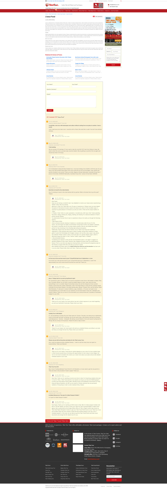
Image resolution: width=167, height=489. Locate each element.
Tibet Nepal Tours (80, 465)
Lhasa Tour (47, 470)
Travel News (93, 476)
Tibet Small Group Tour (50, 468)
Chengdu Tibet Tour (65, 472)
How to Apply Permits (95, 470)
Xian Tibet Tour (64, 474)
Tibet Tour (56, 487)
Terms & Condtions (117, 486)
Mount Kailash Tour (49, 474)
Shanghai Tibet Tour (65, 470)
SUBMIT (50, 110)
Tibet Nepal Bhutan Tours (81, 472)
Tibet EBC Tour (48, 472)
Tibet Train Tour (48, 476)
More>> (99, 440)
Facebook (118, 434)
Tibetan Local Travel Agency (70, 487)
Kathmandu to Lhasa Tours (81, 470)
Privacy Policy (109, 486)
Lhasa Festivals (69, 13)
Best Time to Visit (95, 478)
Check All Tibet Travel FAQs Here (58, 421)
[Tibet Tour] (68, 6)
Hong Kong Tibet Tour (65, 478)
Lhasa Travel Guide (61, 13)
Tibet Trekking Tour (49, 478)
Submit (113, 64)
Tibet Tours (47, 465)
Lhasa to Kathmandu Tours (81, 468)
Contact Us (91, 0)
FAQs (96, 0)
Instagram (118, 442)
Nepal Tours (78, 474)
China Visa (93, 474)
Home (47, 10)
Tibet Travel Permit (95, 465)
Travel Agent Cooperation (102, 0)
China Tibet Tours (65, 465)
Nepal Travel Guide (80, 476)
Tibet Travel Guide (52, 13)
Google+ (118, 438)
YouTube (118, 446)
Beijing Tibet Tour (64, 468)
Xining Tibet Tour (64, 476)
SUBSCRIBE (114, 479)
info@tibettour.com (114, 4)
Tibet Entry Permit (95, 468)
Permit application (95, 472)
